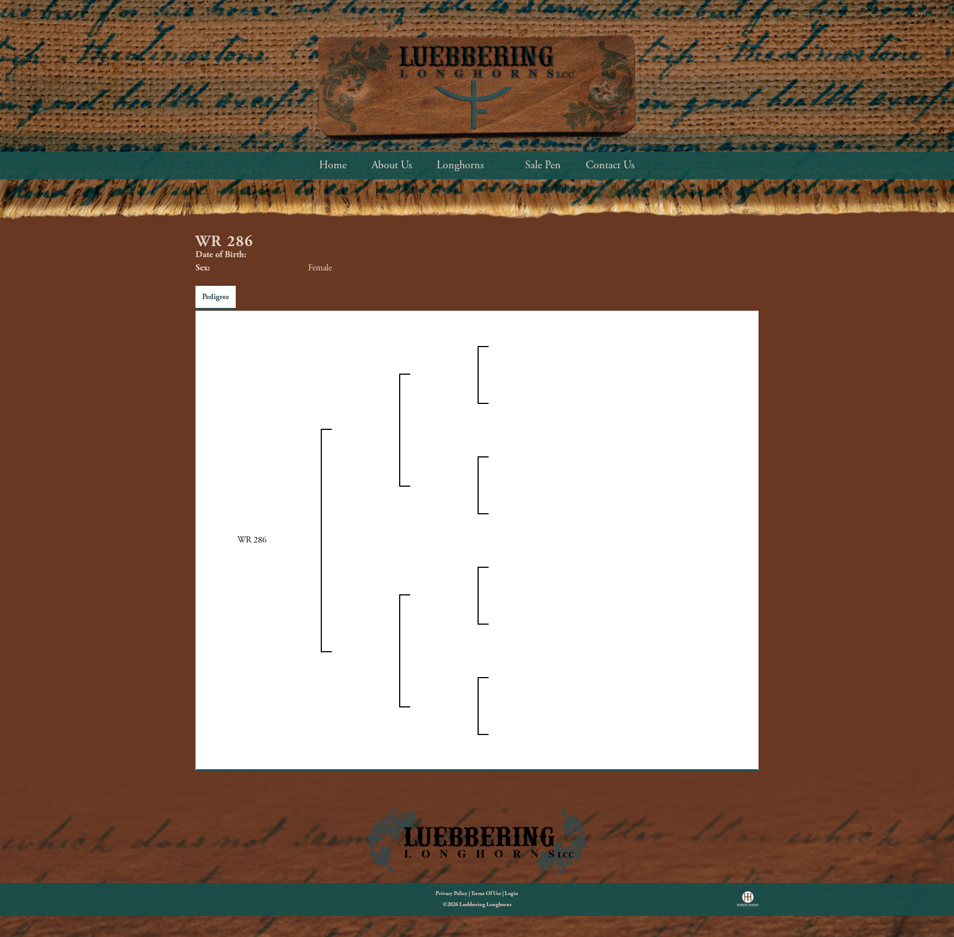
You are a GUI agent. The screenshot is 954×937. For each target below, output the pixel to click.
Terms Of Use (486, 893)
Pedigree (215, 297)
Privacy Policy (452, 893)
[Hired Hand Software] (748, 903)
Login (511, 893)
